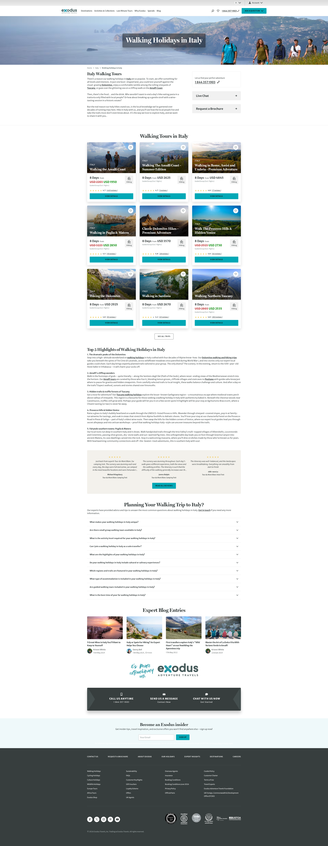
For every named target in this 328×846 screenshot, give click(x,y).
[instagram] (103, 819)
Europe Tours (92, 789)
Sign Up (182, 737)
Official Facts (170, 793)
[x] (96, 819)
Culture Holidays (93, 780)
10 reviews (111, 254)
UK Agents (130, 797)
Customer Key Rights (134, 780)
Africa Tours (91, 793)
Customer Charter (211, 775)
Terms (226, 743)
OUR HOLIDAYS (168, 757)
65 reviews (163, 317)
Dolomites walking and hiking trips (219, 357)
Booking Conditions (173, 780)
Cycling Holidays (93, 775)
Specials (151, 11)
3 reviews (163, 190)
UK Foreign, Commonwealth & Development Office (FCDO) (221, 794)
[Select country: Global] (238, 3)
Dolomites (107, 85)
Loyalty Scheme (132, 789)
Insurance (169, 775)
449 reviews (112, 190)
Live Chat (202, 96)
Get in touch (204, 510)
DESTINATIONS (216, 757)
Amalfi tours (109, 379)
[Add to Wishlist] (130, 147)
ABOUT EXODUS (145, 757)
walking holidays (135, 357)
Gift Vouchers (131, 784)
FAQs (128, 775)
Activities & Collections (104, 11)
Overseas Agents (171, 771)
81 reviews (111, 317)
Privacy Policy (217, 743)
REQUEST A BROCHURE (118, 757)
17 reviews (216, 190)
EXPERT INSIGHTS (192, 757)
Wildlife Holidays (93, 784)
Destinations (86, 11)
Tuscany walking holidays (129, 394)
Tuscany (91, 88)
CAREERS (237, 757)
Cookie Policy (209, 771)
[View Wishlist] (218, 10)
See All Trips (164, 336)
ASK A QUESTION (252, 11)
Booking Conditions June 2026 (177, 784)
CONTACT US (92, 757)
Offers (128, 793)
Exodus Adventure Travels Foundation (218, 789)
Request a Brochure (209, 109)
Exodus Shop (92, 797)
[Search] (212, 10)
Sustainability (131, 771)
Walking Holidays (94, 771)
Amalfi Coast (156, 88)
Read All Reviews (164, 486)
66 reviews (216, 254)
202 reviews (217, 317)
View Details (111, 196)
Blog (159, 11)
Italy (97, 68)
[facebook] (90, 819)
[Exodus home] (69, 10)
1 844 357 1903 (229, 11)
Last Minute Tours (124, 11)
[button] (164, 522)
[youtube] (117, 819)
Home (89, 68)
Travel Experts (209, 784)
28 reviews (164, 254)
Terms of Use (209, 780)
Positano (209, 379)
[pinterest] (110, 819)
